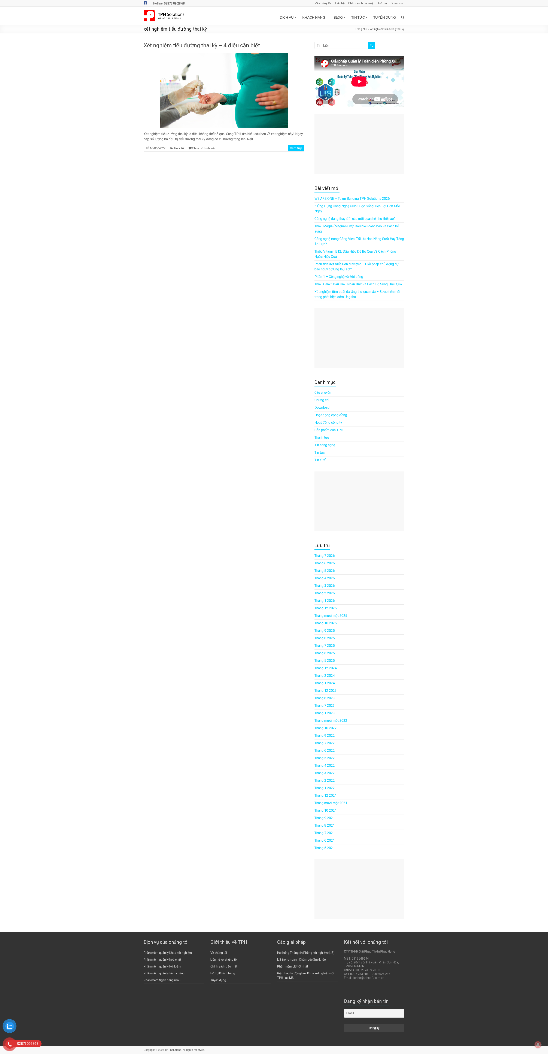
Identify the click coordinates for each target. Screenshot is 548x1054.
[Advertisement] (359, 144)
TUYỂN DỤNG (384, 17)
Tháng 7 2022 (324, 743)
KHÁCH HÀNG (313, 17)
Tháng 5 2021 (324, 848)
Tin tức (319, 452)
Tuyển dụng (218, 980)
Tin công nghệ (324, 445)
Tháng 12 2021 (325, 795)
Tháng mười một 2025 (330, 616)
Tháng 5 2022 (324, 758)
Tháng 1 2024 (324, 683)
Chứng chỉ (321, 400)
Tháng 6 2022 (324, 750)
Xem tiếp (296, 148)
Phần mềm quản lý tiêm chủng (164, 973)
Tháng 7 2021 (324, 833)
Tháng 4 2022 (324, 765)
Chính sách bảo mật (361, 3)
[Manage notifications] (538, 1044)
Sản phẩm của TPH (328, 430)
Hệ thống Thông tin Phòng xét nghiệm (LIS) (306, 952)
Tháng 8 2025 (324, 638)
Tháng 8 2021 (324, 825)
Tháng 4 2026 (324, 578)
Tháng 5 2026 (324, 571)
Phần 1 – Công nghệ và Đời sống (338, 277)
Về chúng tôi (323, 3)
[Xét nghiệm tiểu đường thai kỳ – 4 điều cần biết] (224, 55)
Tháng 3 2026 (324, 586)
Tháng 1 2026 (324, 601)
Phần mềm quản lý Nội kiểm (162, 966)
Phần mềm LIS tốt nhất (292, 966)
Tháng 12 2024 (325, 668)
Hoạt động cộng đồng (330, 415)
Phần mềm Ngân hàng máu (162, 980)
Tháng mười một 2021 (330, 803)
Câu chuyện (322, 393)
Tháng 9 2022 (324, 735)
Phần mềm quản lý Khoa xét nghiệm (168, 952)
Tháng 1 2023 (324, 713)
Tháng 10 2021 (325, 810)
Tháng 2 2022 (324, 780)
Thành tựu (321, 437)
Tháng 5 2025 (324, 661)
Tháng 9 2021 (324, 818)
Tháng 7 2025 (324, 646)
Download (397, 3)
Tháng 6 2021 (324, 840)
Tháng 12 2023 (325, 691)
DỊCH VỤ (287, 17)
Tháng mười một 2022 (330, 721)
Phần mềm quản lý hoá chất (162, 959)
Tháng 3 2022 (324, 773)
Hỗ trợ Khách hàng (222, 973)
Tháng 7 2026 (324, 556)
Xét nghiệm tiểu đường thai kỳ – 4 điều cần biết (202, 45)
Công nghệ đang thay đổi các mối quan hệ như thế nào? (355, 219)
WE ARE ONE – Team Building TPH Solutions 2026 (352, 199)
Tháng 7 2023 (324, 706)
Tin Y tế (179, 148)
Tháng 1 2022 (324, 788)
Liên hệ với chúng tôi (223, 959)
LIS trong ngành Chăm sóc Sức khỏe (301, 959)
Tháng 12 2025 (325, 608)
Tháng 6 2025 (324, 653)
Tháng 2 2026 (324, 593)
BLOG (338, 17)
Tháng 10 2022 (325, 728)
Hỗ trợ (382, 3)
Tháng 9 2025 (324, 631)
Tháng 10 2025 (325, 623)
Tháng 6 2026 (324, 563)
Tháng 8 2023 (324, 698)
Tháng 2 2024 (324, 676)
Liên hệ (340, 3)
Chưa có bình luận (204, 148)
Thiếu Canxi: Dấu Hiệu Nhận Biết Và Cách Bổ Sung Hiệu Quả (358, 284)
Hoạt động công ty (328, 422)
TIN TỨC (358, 17)
